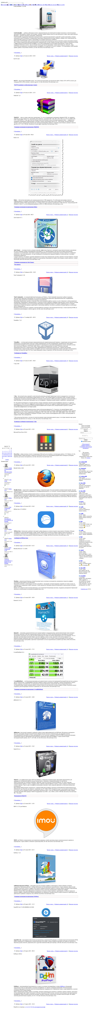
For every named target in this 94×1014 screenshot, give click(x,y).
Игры (24, 4)
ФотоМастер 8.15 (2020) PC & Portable (8, 520)
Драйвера (20, 4)
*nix (33, 4)
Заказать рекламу (52, 4)
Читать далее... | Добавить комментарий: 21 (57, 597)
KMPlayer (62, 986)
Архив (7, 459)
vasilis (81, 506)
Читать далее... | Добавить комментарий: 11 (57, 697)
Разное (36, 4)
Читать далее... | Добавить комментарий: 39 (57, 317)
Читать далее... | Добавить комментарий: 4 (57, 92)
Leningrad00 (83, 461)
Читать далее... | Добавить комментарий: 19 (57, 360)
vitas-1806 (82, 483)
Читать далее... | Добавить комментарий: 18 (57, 904)
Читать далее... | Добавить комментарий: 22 (57, 214)
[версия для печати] (73, 56)
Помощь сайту (41, 4)
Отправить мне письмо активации (86, 447)
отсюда (88, 457)
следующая (37, 1007)
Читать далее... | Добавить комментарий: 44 (57, 134)
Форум (8, 4)
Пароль (86, 431)
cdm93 (82, 550)
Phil (21, 55)
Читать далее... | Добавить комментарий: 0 (57, 465)
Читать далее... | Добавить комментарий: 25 (57, 545)
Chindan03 (83, 468)
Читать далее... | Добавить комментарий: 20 (57, 272)
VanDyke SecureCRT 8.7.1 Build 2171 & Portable (8, 561)
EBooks (12, 4)
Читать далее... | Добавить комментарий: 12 (57, 1004)
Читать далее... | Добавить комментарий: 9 (57, 56)
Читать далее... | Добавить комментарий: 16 (57, 746)
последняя (42, 1007)
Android (16, 4)
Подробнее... (18, 52)
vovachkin (83, 575)
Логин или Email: (85, 427)
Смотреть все (84, 589)
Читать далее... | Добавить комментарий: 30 (57, 506)
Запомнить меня (86, 441)
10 (33, 1007)
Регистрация (86, 444)
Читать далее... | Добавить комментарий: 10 (57, 649)
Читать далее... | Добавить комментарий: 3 (57, 951)
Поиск (46, 4)
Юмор (30, 4)
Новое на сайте (61, 4)
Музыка (27, 4)
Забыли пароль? (86, 445)
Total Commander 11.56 (7, 508)
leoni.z (82, 501)
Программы (4, 4)
